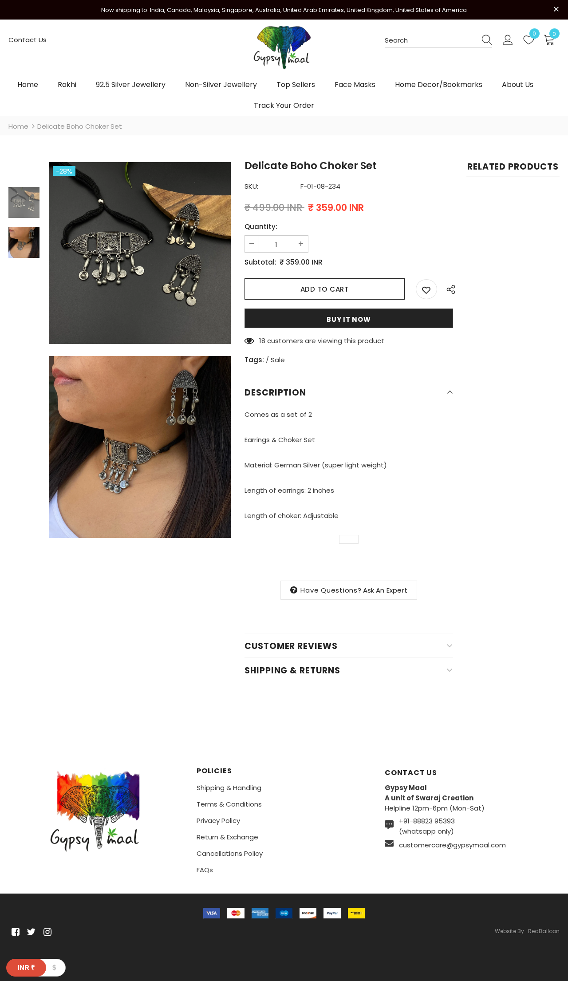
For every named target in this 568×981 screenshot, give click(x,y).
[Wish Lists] (426, 289)
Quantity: (261, 226)
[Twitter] (30, 931)
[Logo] (284, 52)
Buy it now (349, 319)
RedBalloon (544, 931)
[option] (139, 253)
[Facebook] (14, 931)
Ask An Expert (385, 590)
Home (18, 126)
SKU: (251, 186)
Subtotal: (260, 262)
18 (262, 340)
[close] (556, 8)
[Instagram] (45, 931)
